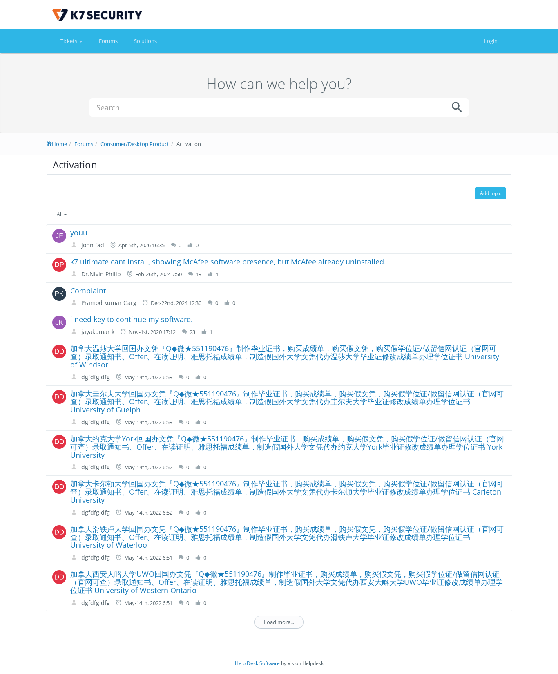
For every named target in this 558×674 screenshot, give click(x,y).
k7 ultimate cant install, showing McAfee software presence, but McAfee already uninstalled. (228, 261)
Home (59, 144)
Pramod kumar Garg (108, 303)
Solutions (145, 41)
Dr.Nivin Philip (100, 274)
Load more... (279, 622)
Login (491, 41)
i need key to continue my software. (131, 319)
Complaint (88, 291)
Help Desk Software (257, 663)
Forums (108, 41)
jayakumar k (97, 332)
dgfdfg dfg (95, 377)
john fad (92, 245)
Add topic (490, 193)
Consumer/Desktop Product (134, 144)
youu (78, 232)
